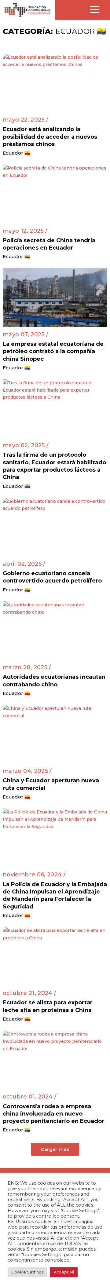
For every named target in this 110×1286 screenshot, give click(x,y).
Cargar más (55, 1149)
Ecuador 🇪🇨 (16, 153)
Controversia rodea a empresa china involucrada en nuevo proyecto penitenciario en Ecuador (53, 1114)
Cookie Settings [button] (27, 1272)
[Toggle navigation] (95, 10)
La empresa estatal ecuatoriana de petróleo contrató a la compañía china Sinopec (53, 351)
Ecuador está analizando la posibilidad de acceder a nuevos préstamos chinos (50, 137)
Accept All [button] (64, 1272)
